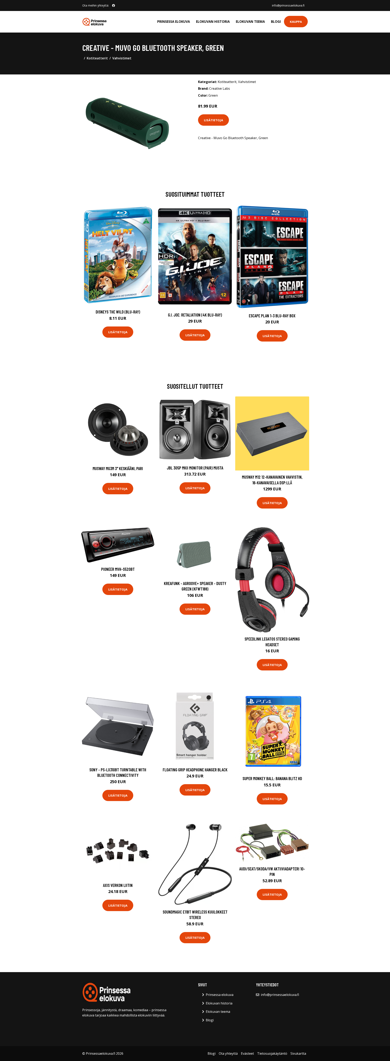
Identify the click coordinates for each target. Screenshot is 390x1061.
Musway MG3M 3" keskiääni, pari (118, 468)
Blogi (276, 21)
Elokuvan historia (213, 21)
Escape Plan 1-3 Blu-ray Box (272, 315)
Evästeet (247, 1053)
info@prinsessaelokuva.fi (288, 5)
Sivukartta (298, 1053)
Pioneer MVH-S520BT (118, 569)
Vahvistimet (121, 58)
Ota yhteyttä (228, 1053)
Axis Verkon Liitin (118, 885)
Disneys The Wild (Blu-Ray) (118, 311)
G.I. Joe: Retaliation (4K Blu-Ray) (195, 314)
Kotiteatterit (97, 58)
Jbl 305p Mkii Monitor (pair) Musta (195, 467)
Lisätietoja (213, 120)
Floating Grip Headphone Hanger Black (195, 769)
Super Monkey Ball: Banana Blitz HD (272, 778)
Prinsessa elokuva (173, 21)
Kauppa (296, 22)
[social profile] (113, 5)
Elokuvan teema (250, 21)
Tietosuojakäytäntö (272, 1053)
